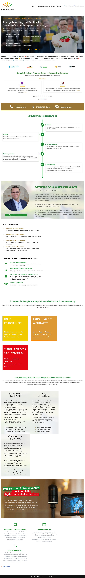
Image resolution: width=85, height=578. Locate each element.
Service (22, 296)
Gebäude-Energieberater (9, 296)
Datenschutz (49, 576)
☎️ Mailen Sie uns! (5, 566)
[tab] (9, 296)
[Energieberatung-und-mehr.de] (7, 6)
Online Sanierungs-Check (46, 6)
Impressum (44, 576)
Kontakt (59, 6)
